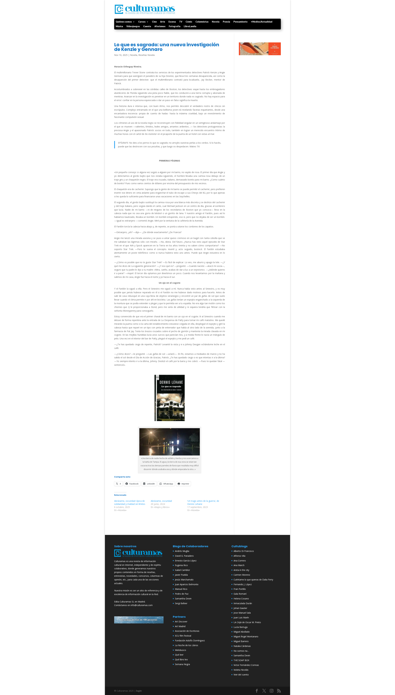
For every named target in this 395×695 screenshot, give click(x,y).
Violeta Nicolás (241, 669)
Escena (172, 22)
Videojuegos (133, 26)
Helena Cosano (241, 598)
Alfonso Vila (239, 555)
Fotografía (174, 26)
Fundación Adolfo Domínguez (190, 640)
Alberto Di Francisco (244, 551)
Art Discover (181, 621)
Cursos (142, 22)
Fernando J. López (243, 584)
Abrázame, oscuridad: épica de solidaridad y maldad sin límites (129, 502)
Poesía (226, 22)
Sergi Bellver (181, 603)
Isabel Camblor (182, 570)
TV (180, 22)
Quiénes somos (124, 22)
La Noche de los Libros (186, 645)
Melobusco (180, 650)
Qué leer (179, 654)
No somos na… (241, 650)
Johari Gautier (240, 608)
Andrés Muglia (182, 551)
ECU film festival (183, 635)
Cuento (147, 26)
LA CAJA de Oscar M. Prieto (247, 622)
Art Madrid (180, 626)
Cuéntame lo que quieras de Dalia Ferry (253, 579)
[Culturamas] (139, 557)
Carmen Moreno (242, 574)
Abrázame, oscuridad (161, 500)
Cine (154, 22)
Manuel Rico (181, 588)
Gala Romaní (240, 593)
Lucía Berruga (240, 627)
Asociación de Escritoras (187, 630)
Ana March (239, 565)
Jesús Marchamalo (184, 579)
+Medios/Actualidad (261, 22)
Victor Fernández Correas (246, 665)
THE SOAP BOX (241, 660)
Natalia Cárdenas (242, 646)
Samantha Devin (183, 598)
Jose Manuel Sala (242, 612)
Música (119, 26)
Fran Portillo (240, 588)
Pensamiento (240, 22)
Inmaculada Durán (243, 603)
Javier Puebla (181, 574)
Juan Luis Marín (241, 617)
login (139, 690)
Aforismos (159, 26)
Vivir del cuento (241, 674)
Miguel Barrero (241, 641)
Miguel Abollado (242, 631)
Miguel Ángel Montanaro (246, 636)
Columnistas (201, 22)
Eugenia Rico (181, 565)
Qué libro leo (181, 659)
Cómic (189, 22)
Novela (215, 22)
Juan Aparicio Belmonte (186, 584)
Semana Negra (182, 664)
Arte (162, 22)
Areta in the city (241, 570)
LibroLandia (190, 26)
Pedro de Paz (181, 593)
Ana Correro (240, 560)
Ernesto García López (185, 560)
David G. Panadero (184, 555)
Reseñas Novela (146, 55)
